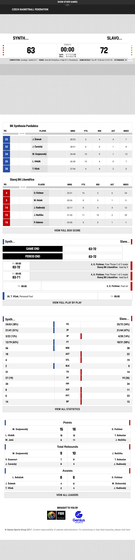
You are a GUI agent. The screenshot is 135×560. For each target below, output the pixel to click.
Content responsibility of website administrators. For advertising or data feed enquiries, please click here (81, 529)
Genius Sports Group (79, 517)
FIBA (56, 517)
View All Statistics (67, 409)
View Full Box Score (67, 230)
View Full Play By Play (67, 302)
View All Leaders (67, 495)
